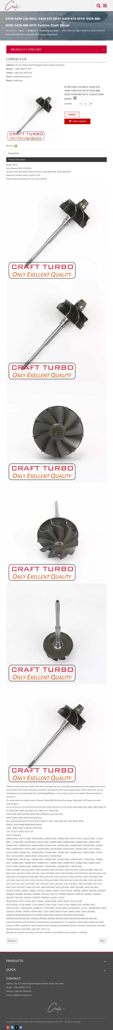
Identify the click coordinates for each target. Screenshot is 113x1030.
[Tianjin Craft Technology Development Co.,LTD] (56, 1008)
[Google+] (8, 1027)
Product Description (16, 159)
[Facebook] (21, 1027)
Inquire (72, 114)
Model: (11, 153)
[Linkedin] (12, 1027)
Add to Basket (79, 121)
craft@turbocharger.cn (22, 76)
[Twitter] (16, 1027)
